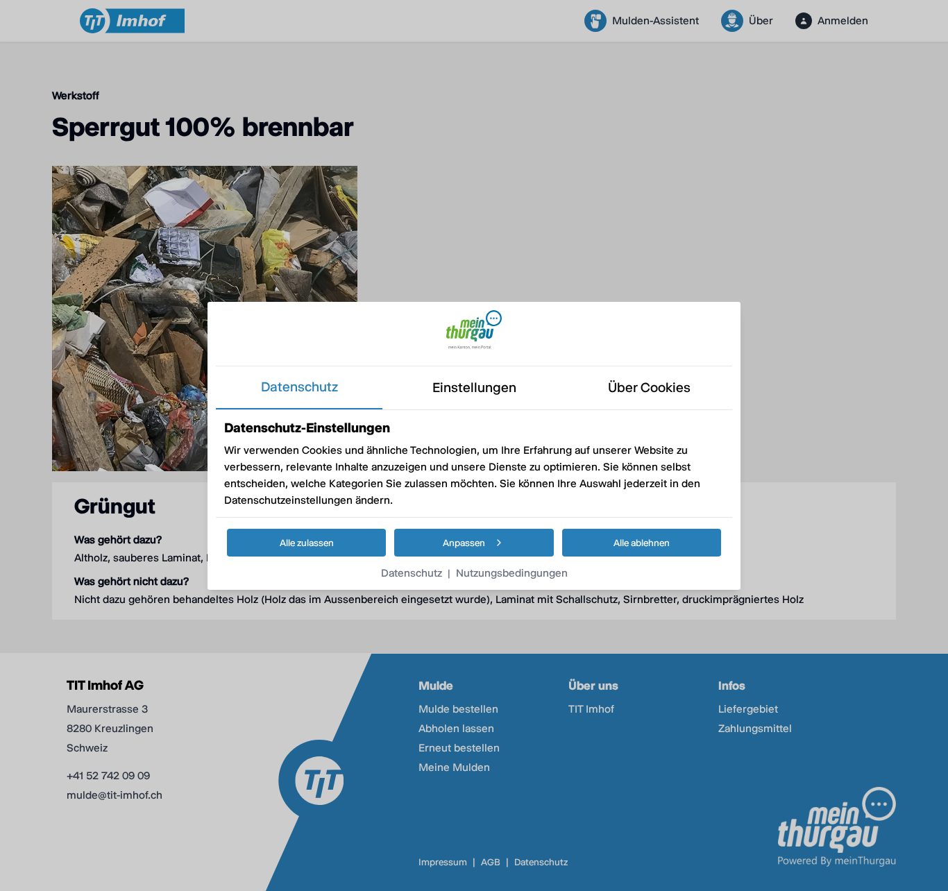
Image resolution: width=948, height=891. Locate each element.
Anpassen (464, 542)
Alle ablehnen (641, 542)
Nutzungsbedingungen (512, 572)
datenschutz (299, 387)
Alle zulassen (307, 542)
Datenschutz (411, 572)
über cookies (649, 388)
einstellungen (474, 388)
